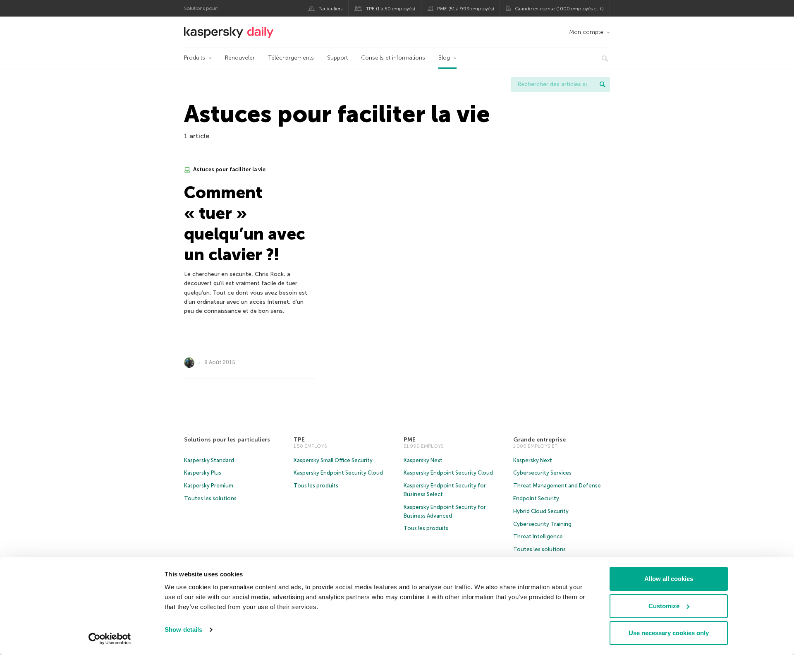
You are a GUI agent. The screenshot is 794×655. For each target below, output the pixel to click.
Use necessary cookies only (669, 632)
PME (410, 439)
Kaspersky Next (423, 460)
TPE (299, 439)
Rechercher (602, 84)
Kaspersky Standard (209, 460)
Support (337, 57)
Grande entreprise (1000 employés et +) (559, 9)
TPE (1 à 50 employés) (390, 9)
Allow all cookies (668, 578)
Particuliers (330, 9)
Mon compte (586, 32)
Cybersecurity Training (542, 524)
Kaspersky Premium (208, 485)
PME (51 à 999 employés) (465, 9)
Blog (444, 57)
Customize (663, 605)
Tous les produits (316, 485)
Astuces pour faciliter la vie (228, 169)
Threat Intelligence (538, 536)
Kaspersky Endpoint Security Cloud (338, 473)
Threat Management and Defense (557, 485)
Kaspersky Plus (202, 473)
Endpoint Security (536, 498)
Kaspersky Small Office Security (333, 460)
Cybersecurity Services (542, 473)
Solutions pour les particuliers (227, 439)
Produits (194, 57)
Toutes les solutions (210, 498)
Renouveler (240, 57)
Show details (183, 629)
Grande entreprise (539, 439)
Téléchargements (291, 57)
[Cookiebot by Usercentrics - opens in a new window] (110, 639)
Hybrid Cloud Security (541, 511)
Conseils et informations (393, 57)
